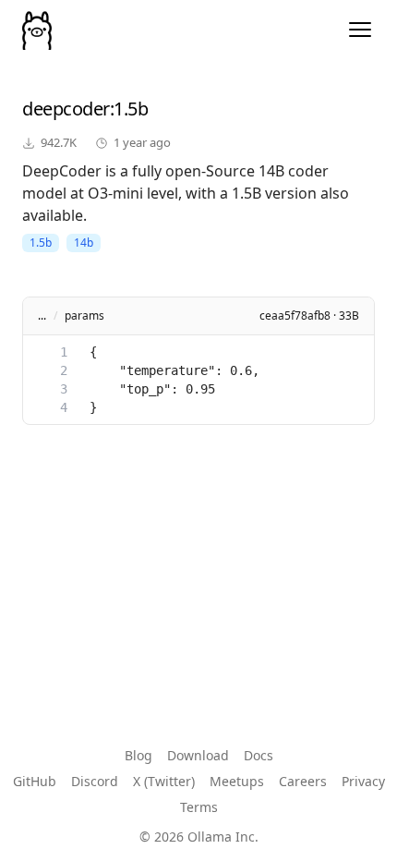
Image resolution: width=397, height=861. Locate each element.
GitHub (34, 781)
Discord (94, 781)
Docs (258, 755)
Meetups (237, 781)
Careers (303, 781)
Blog (138, 755)
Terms (199, 807)
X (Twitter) (164, 781)
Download (198, 755)
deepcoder (66, 108)
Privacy (363, 781)
